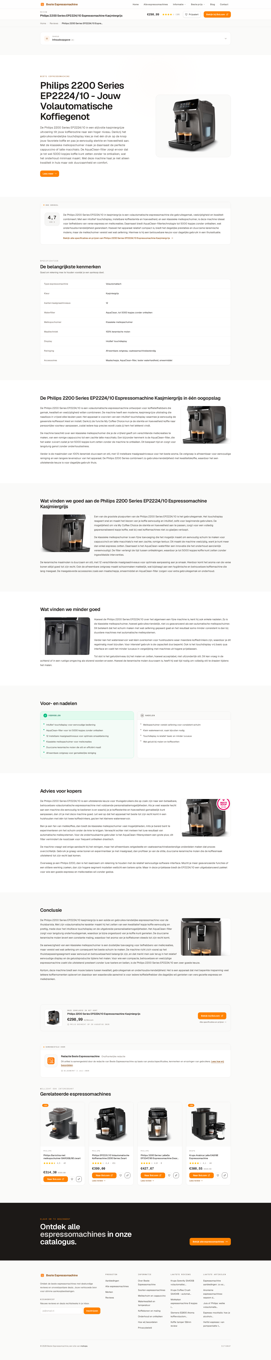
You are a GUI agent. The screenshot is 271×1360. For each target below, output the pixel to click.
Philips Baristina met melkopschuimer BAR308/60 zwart (62, 1157)
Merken (109, 1292)
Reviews (54, 23)
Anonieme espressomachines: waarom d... (213, 1294)
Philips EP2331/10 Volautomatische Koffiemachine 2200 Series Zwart (110, 1157)
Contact (224, 4)
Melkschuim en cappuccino (152, 1295)
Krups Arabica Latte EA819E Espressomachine (203, 1157)
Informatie (178, 4)
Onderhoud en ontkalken (150, 1316)
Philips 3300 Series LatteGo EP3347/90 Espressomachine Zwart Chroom (159, 1157)
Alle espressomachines (156, 4)
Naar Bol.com (54, 1179)
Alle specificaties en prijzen (212, 1022)
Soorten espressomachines (151, 1290)
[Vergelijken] (79, 1179)
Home (136, 4)
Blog (212, 4)
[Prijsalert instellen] (72, 1179)
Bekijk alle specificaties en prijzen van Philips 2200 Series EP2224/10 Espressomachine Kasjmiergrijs (116, 238)
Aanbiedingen (112, 1280)
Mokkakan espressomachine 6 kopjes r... (184, 1303)
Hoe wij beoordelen (147, 1322)
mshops (83, 1346)
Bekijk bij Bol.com (215, 14)
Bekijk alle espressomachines (208, 1241)
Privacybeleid (145, 1327)
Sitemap (226, 1346)
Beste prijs (197, 4)
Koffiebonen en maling (149, 1310)
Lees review (97, 1180)
